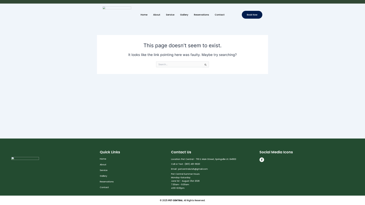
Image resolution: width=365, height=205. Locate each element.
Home (144, 14)
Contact (220, 14)
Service (170, 14)
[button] (252, 15)
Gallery (184, 14)
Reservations (201, 14)
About (156, 14)
